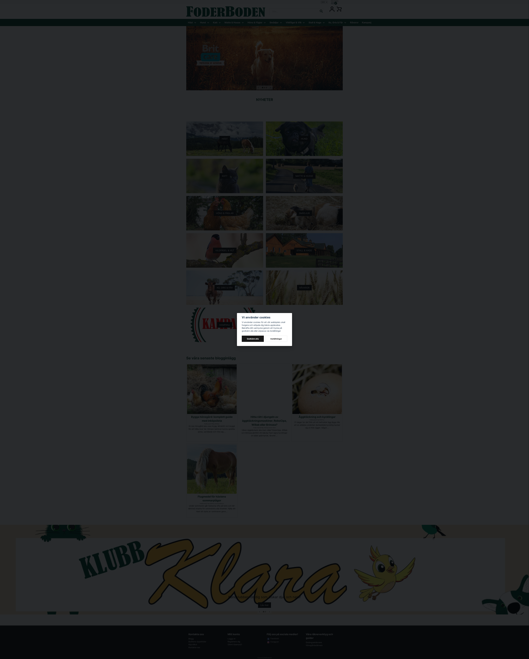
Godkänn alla (253, 339)
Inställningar (276, 339)
